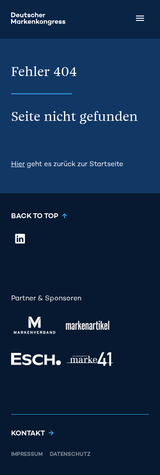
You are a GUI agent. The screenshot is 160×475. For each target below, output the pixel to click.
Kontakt (28, 434)
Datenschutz (70, 455)
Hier (18, 164)
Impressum (27, 455)
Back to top (34, 216)
